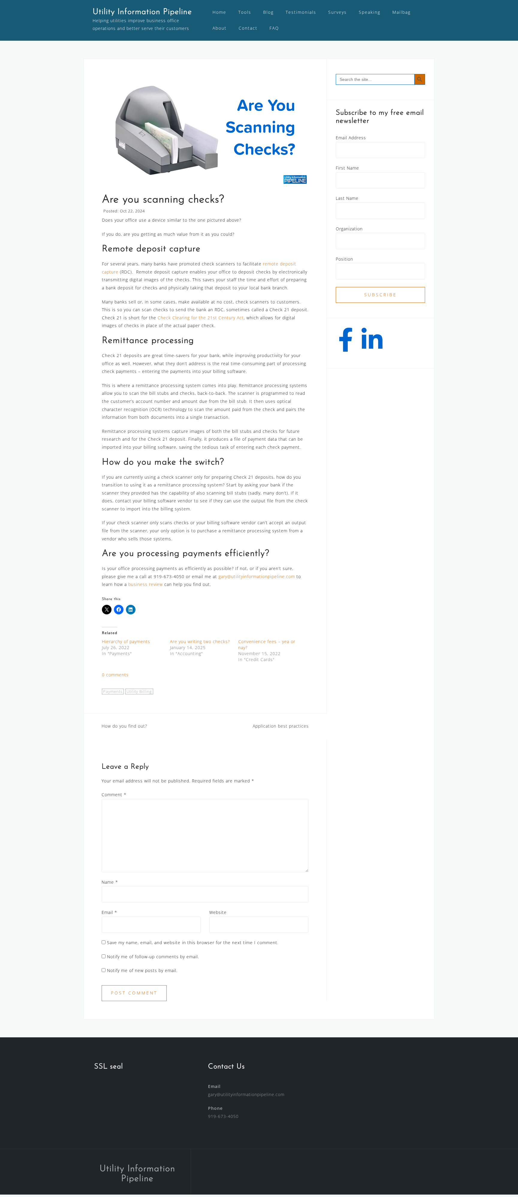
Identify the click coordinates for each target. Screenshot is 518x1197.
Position (344, 259)
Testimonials (301, 12)
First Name (347, 168)
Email (109, 912)
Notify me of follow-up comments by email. (153, 956)
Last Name (347, 198)
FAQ (274, 28)
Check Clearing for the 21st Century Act (201, 318)
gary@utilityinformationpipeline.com (257, 576)
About (220, 28)
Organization (349, 229)
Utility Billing (139, 691)
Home (219, 12)
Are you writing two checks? (200, 641)
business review (145, 584)
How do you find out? (124, 726)
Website (218, 912)
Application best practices (281, 726)
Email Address (351, 137)
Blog (268, 12)
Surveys (337, 12)
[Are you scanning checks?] (205, 131)
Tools (244, 12)
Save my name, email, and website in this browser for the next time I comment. (192, 942)
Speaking (369, 12)
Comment (114, 794)
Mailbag (401, 12)
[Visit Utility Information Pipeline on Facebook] (346, 344)
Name (110, 882)
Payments (113, 691)
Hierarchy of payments (126, 641)
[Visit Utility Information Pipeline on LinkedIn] (372, 344)
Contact (248, 28)
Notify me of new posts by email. (142, 970)
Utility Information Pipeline (142, 12)
